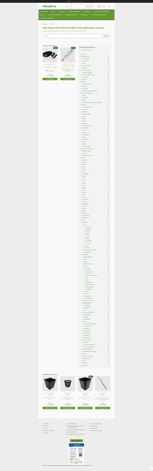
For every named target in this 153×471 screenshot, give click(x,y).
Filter (87, 277)
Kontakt (46, 425)
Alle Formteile (89, 270)
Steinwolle (85, 67)
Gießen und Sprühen (88, 263)
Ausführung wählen (50, 408)
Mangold (84, 187)
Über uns (46, 428)
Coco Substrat (86, 60)
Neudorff (84, 132)
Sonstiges (83, 210)
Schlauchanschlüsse (90, 284)
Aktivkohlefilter (87, 314)
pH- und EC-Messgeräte (89, 344)
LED (85, 224)
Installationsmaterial (87, 303)
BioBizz (84, 116)
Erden (84, 63)
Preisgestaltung (94, 428)
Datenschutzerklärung (72, 423)
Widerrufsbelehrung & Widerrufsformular (76, 429)
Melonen (84, 190)
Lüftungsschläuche (88, 326)
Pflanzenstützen (86, 215)
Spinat (84, 197)
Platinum (87, 233)
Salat (84, 194)
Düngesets (85, 123)
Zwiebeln (84, 208)
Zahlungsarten (94, 425)
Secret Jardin (85, 88)
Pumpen (86, 291)
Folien (85, 310)
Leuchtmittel (86, 247)
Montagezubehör (87, 330)
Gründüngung (85, 173)
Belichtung (85, 222)
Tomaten (84, 201)
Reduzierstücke (89, 282)
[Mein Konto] (109, 6)
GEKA (85, 261)
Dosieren (86, 342)
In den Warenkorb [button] (50, 79)
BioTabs (84, 118)
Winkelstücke (88, 289)
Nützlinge (85, 153)
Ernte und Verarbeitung (86, 70)
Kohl (83, 178)
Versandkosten (50, 75)
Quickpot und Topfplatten (88, 356)
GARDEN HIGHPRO (87, 84)
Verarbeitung (85, 77)
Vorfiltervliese (87, 337)
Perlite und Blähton (87, 65)
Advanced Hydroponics (87, 107)
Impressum (46, 423)
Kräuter (84, 180)
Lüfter (85, 321)
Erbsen (84, 169)
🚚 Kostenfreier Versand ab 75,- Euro (76, 1)
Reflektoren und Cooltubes (89, 250)
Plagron (84, 137)
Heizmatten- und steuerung (88, 300)
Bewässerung (84, 14)
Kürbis (84, 183)
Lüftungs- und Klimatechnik (54, 14)
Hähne (87, 280)
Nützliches (85, 213)
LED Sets (86, 245)
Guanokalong (85, 127)
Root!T (87, 236)
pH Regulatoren (86, 134)
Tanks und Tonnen (88, 296)
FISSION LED (89, 226)
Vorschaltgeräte (87, 252)
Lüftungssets (87, 328)
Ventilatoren (86, 335)
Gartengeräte (84, 79)
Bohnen (84, 164)
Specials (84, 144)
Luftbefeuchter (87, 319)
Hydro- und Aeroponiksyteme (101, 11)
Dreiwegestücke (89, 273)
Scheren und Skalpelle (87, 72)
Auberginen (85, 160)
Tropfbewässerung (88, 298)
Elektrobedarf (87, 307)
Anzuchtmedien (86, 58)
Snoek (84, 141)
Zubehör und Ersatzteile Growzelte (90, 90)
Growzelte (87, 11)
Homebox (85, 86)
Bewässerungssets (88, 256)
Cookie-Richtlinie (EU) (72, 431)
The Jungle (88, 243)
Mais (84, 185)
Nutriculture (85, 97)
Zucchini (84, 206)
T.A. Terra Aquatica (87, 146)
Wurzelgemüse (86, 203)
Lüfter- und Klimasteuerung (90, 323)
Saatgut (83, 157)
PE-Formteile (87, 268)
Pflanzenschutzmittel (87, 155)
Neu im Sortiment (43, 11)
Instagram (46, 432)
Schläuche (86, 293)
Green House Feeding (87, 125)
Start (46, 24)
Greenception (88, 229)
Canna (84, 120)
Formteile (86, 316)
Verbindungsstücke (90, 286)
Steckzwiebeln (86, 199)
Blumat (85, 259)
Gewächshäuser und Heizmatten (89, 351)
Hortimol (87, 231)
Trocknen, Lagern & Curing (88, 74)
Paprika (84, 192)
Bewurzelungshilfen (87, 114)
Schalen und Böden (87, 358)
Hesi (83, 130)
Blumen (84, 162)
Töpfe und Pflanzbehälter (98, 14)
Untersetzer (85, 363)
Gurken (84, 176)
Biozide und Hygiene (87, 150)
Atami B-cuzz (85, 109)
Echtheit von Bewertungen (96, 430)
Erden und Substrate (74, 11)
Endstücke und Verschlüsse (91, 275)
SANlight (87, 238)
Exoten (84, 171)
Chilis (84, 167)
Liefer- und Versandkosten (96, 423)
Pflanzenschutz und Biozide (46, 18)
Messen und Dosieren (71, 14)
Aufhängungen (87, 305)
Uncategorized (84, 365)
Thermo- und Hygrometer (89, 346)
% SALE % (53, 11)
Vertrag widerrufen (76, 440)
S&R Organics (86, 139)
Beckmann (85, 111)
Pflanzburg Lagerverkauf (49, 430)
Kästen (84, 353)
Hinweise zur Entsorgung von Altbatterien (76, 434)
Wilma (84, 100)
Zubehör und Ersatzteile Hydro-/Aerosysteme (92, 102)
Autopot (84, 95)
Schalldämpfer (87, 333)
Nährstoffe (61, 11)
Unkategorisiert (86, 217)
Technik (41, 14)
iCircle (85, 266)
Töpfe (84, 360)
